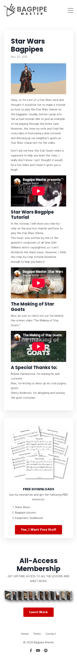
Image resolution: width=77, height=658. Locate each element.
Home (25, 634)
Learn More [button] (38, 612)
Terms (37, 634)
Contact (50, 634)
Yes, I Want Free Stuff (38, 530)
